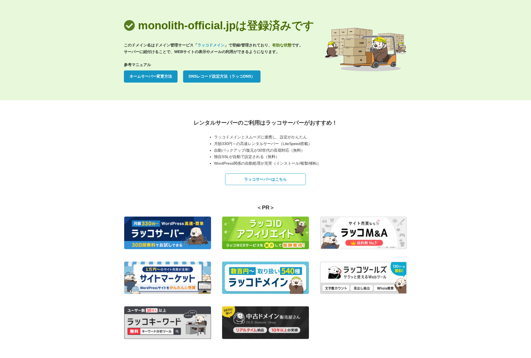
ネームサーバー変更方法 (150, 76)
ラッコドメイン (211, 45)
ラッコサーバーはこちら (265, 179)
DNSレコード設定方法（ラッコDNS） (222, 76)
